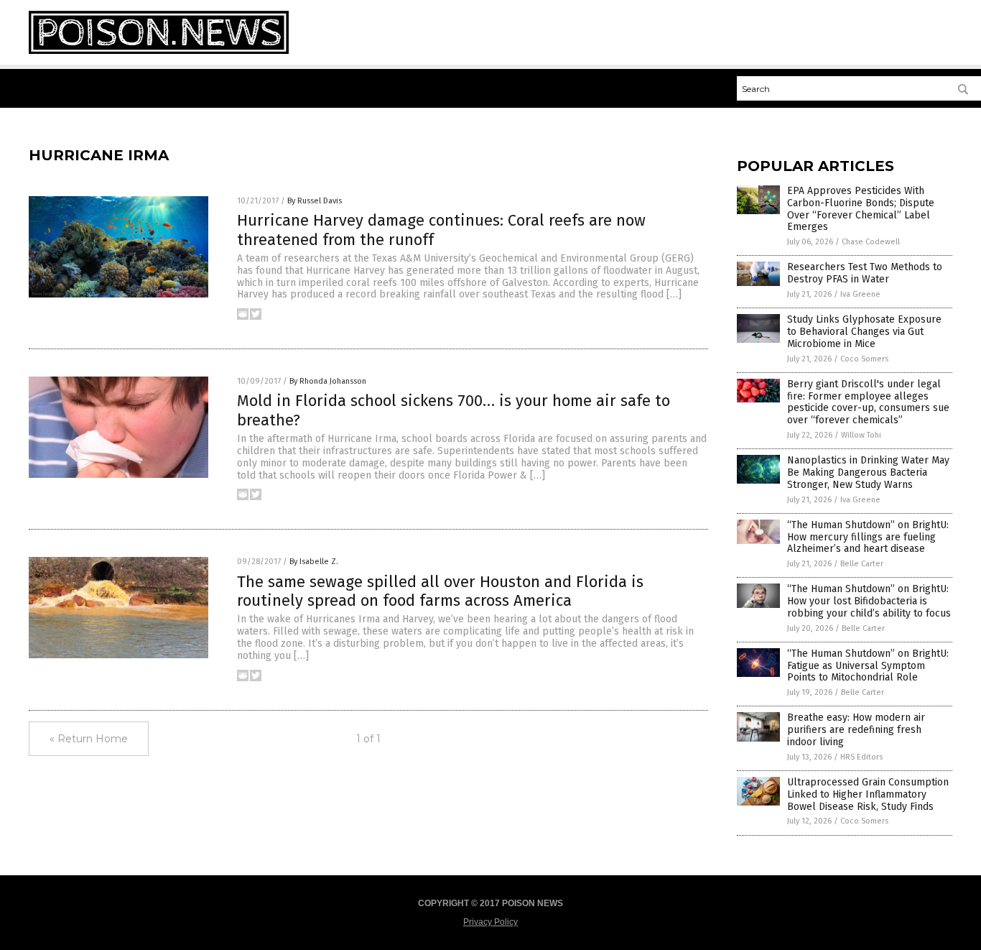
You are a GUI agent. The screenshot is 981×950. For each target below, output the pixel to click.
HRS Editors (861, 757)
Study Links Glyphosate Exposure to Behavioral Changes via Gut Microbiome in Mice (864, 331)
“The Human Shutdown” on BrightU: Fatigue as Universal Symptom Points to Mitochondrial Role (868, 665)
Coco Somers (864, 359)
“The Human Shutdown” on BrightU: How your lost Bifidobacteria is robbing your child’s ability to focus (869, 601)
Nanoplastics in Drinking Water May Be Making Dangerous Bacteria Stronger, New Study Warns (868, 472)
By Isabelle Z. (313, 561)
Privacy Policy (490, 922)
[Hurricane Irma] (159, 51)
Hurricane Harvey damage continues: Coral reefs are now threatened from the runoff (441, 230)
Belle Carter (861, 563)
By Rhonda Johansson (327, 381)
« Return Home (89, 738)
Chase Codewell (871, 241)
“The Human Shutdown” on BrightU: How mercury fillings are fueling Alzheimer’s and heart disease (868, 537)
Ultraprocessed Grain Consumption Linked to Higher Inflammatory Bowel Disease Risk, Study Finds (868, 794)
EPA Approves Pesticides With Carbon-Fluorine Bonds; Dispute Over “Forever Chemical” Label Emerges (860, 209)
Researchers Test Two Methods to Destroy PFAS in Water (864, 273)
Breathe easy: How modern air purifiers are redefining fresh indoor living (856, 729)
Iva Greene (860, 294)
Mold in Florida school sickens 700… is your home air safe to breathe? (453, 410)
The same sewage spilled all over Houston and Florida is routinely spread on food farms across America (440, 591)
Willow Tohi (861, 435)
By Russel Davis (314, 201)
